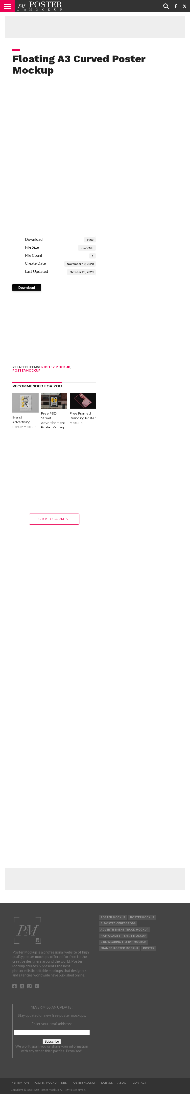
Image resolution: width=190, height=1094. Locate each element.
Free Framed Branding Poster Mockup (83, 418)
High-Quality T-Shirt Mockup (123, 935)
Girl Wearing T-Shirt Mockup (123, 942)
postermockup (26, 370)
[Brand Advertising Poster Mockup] (25, 411)
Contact (139, 1082)
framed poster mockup (119, 948)
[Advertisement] (95, 27)
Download (26, 287)
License (107, 1082)
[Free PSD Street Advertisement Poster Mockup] (54, 407)
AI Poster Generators (118, 923)
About (123, 1082)
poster (149, 948)
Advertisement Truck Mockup (124, 929)
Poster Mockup (55, 367)
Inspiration (20, 1082)
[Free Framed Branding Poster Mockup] (83, 407)
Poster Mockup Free (50, 1082)
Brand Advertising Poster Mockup (24, 422)
